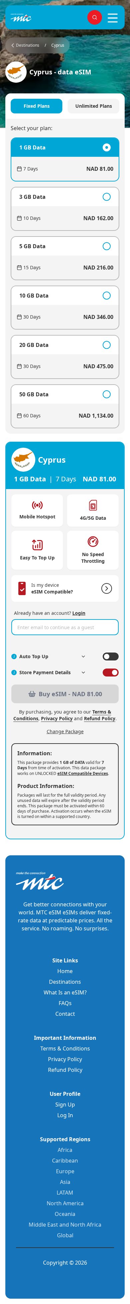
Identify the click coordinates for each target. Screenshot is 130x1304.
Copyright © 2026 (65, 1262)
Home (65, 971)
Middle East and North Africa (65, 1224)
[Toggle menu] (112, 18)
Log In (65, 1115)
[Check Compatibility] (105, 588)
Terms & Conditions (65, 1048)
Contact (65, 1013)
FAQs (65, 1003)
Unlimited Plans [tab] (93, 106)
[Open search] (94, 17)
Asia (65, 1182)
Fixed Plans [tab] (37, 106)
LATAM (65, 1192)
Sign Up (65, 1104)
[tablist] (65, 106)
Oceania (65, 1214)
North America (65, 1203)
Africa (65, 1150)
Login (78, 613)
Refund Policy (99, 718)
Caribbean (65, 1160)
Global (65, 1235)
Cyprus (57, 45)
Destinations (65, 981)
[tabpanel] (65, 282)
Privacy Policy (57, 718)
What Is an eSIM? (65, 992)
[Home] (32, 17)
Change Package (65, 731)
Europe (65, 1171)
